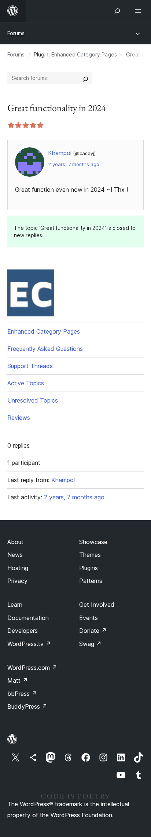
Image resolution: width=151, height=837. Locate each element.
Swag (90, 643)
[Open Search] (117, 11)
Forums (16, 33)
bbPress (22, 693)
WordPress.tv (29, 643)
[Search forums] (85, 78)
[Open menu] (139, 11)
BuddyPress (27, 706)
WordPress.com (32, 667)
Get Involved (96, 604)
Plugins (88, 568)
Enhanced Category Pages (84, 54)
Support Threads (30, 366)
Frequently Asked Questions (45, 348)
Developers (22, 630)
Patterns (90, 580)
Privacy (17, 580)
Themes (90, 554)
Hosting (17, 568)
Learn (14, 604)
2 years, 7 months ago (73, 164)
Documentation (28, 617)
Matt (17, 680)
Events (88, 617)
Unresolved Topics (32, 400)
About (15, 542)
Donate (93, 630)
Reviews (18, 417)
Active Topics (25, 383)
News (15, 554)
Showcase (93, 542)
